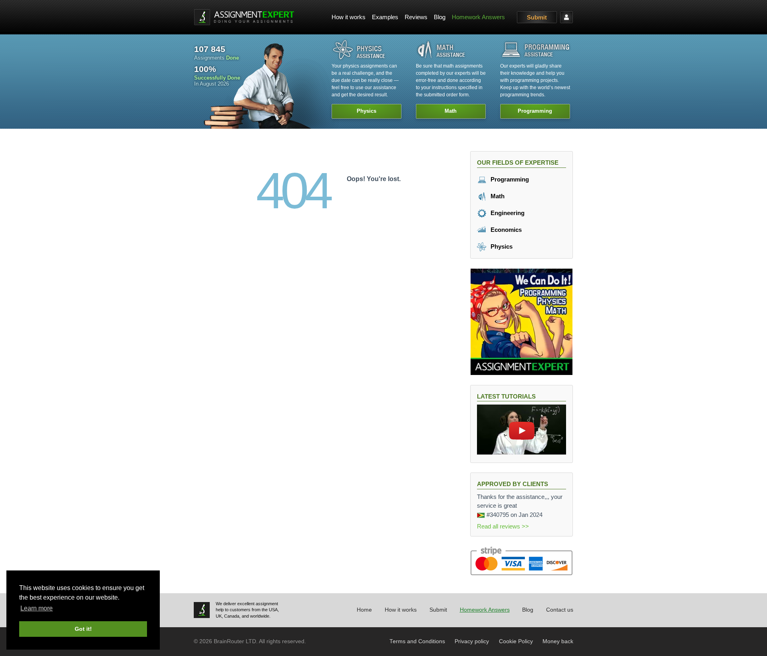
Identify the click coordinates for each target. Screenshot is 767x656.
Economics (505, 229)
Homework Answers (478, 17)
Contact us (559, 610)
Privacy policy (472, 641)
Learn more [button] (36, 608)
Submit (537, 17)
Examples (385, 17)
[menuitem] (349, 17)
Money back (557, 641)
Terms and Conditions (417, 641)
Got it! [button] (83, 629)
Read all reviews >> (503, 526)
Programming (509, 179)
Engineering (507, 212)
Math (497, 196)
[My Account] (566, 17)
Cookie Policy (516, 641)
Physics (501, 246)
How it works (349, 17)
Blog (439, 17)
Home (364, 610)
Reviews (416, 17)
